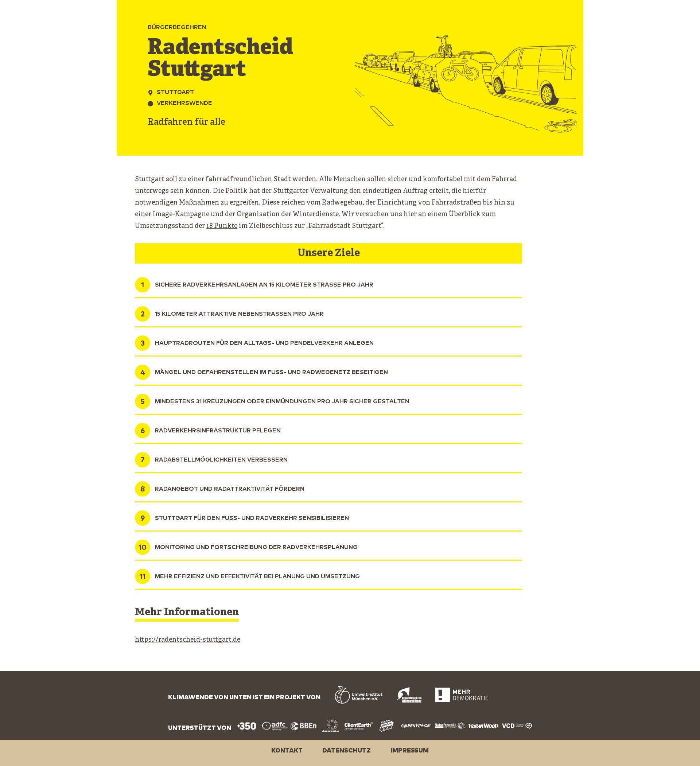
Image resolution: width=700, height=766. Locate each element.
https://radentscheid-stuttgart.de (187, 640)
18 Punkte (221, 226)
